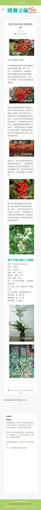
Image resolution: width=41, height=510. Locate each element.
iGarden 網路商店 (20, 435)
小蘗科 (12, 390)
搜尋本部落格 (27, 442)
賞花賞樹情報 (24, 390)
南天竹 (17, 390)
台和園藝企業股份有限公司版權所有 (20, 504)
